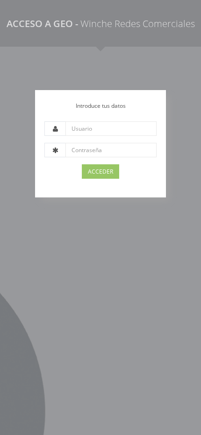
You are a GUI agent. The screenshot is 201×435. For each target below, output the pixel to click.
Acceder (100, 171)
